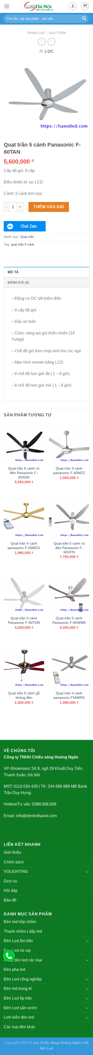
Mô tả (13, 272)
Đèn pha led (14, 969)
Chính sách (14, 862)
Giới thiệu (12, 852)
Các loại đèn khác (19, 1027)
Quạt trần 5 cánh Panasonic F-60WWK (69, 620)
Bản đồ (10, 900)
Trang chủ (36, 33)
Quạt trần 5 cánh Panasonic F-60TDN (24, 620)
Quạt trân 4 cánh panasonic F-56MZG (24, 546)
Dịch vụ (10, 881)
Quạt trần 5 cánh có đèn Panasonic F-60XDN (23, 473)
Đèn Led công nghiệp (23, 979)
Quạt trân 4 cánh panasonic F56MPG (69, 695)
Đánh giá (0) (18, 282)
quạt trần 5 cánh (22, 244)
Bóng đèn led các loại (23, 960)
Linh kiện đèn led (19, 1017)
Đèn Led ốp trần (18, 998)
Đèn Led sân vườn (20, 1008)
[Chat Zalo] (25, 226)
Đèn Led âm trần (18, 941)
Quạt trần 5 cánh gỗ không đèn (24, 695)
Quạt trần (57, 33)
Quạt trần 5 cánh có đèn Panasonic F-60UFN (69, 548)
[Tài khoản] (73, 6)
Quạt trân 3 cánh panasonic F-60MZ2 (69, 471)
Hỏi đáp (11, 890)
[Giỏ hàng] (85, 6)
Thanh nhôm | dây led (23, 931)
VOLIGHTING (16, 871)
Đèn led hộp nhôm (20, 922)
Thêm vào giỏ (48, 207)
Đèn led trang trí (18, 988)
